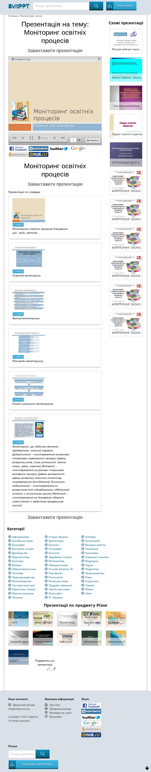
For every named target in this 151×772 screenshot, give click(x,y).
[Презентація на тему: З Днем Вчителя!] (67, 618)
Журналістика (21, 557)
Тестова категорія (23, 585)
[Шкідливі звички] (18, 637)
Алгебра (90, 536)
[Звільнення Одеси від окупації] (92, 637)
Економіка (91, 553)
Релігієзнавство (21, 581)
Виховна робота (95, 544)
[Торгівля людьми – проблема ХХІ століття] (92, 618)
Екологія (54, 553)
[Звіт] (67, 637)
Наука (89, 565)
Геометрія (91, 548)
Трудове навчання (60, 585)
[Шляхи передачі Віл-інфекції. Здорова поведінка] (43, 637)
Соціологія (92, 581)
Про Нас (54, 705)
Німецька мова (58, 565)
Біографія (18, 544)
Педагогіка (92, 569)
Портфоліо (56, 573)
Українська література (25, 589)
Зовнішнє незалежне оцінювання (98, 557)
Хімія (88, 593)
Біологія (54, 544)
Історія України (58, 536)
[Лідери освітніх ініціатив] (126, 125)
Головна (12, 16)
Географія (55, 548)
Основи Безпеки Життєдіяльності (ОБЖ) (62, 569)
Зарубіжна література (62, 557)
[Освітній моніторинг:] (28, 256)
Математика (56, 561)
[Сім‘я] (18, 618)
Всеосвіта (55, 716)
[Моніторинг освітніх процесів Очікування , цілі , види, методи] (28, 210)
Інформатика (20, 536)
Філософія (55, 593)
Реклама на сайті (60, 712)
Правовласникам (60, 708)
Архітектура (56, 540)
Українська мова (59, 589)
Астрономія (92, 540)
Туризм (89, 585)
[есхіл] (18, 657)
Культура (17, 561)
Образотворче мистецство (25, 569)
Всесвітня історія (23, 548)
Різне (88, 577)
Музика (16, 565)
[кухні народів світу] (43, 618)
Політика (17, 573)
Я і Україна (56, 597)
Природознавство (23, 577)
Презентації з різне (31, 16)
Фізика (89, 589)
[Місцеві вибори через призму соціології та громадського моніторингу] (126, 40)
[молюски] (116, 618)
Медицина (92, 561)
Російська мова (58, 581)
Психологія (56, 577)
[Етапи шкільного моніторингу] (28, 385)
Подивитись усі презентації (44, 662)
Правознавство (94, 573)
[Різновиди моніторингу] (28, 342)
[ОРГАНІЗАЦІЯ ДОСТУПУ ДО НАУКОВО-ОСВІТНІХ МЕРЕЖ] (126, 154)
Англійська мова (22, 540)
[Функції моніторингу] (28, 299)
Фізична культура (23, 593)
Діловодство (20, 553)
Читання (17, 597)
